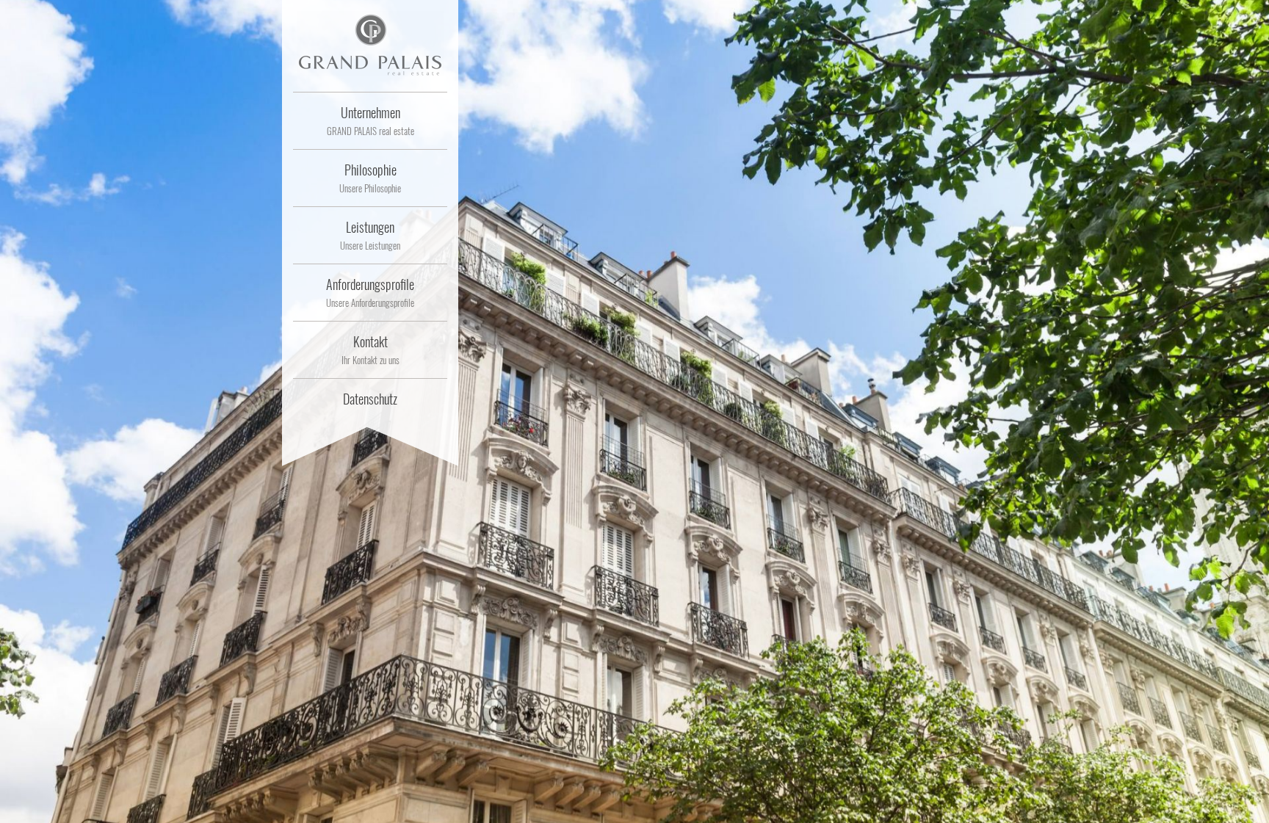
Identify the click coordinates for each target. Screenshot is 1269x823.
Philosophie (370, 177)
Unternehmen (370, 120)
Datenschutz (370, 398)
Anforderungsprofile (370, 292)
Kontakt (370, 349)
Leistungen (370, 235)
